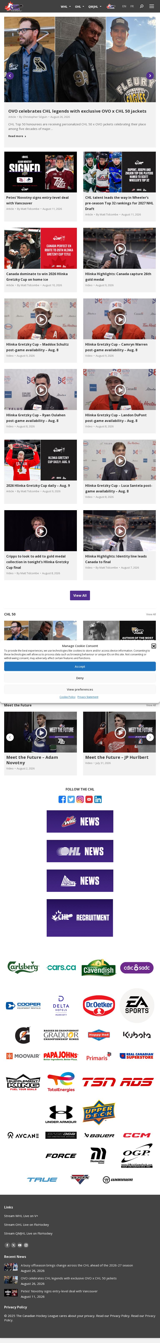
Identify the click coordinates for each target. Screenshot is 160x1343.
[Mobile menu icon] (152, 6)
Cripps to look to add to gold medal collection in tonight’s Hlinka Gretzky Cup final (37, 562)
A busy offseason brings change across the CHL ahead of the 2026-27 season (77, 1265)
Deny (80, 678)
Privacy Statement (88, 697)
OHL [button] (78, 6)
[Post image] (11, 1267)
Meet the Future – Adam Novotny (32, 759)
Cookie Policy (67, 697)
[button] (154, 646)
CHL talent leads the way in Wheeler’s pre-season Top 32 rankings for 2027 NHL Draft (119, 203)
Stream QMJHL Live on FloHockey (28, 1233)
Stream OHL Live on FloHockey (26, 1224)
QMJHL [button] (93, 6)
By (33, 117)
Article (12, 117)
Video (88, 285)
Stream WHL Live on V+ (21, 1216)
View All (151, 614)
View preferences (80, 689)
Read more (15, 136)
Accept (80, 666)
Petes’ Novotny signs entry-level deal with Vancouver (59, 1291)
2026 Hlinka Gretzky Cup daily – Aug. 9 (38, 485)
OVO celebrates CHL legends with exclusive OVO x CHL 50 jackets (77, 111)
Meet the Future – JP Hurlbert (117, 757)
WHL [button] (64, 6)
